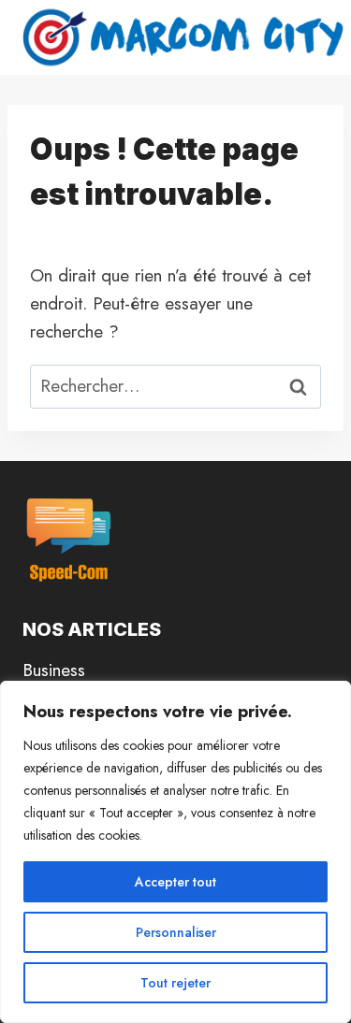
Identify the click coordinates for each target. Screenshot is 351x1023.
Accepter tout (175, 881)
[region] (175, 852)
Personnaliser (176, 932)
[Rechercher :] (175, 385)
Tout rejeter (175, 982)
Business (53, 670)
